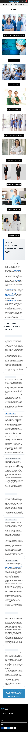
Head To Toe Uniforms (12, 300)
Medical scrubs (17, 270)
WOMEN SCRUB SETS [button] (14, 84)
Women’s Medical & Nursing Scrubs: (14, 336)
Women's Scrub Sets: (10, 413)
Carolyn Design (13, 293)
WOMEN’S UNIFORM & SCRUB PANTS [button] (14, 135)
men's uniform (17, 280)
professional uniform (10, 289)
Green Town (7, 529)
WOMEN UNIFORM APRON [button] (14, 109)
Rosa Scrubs (7, 294)
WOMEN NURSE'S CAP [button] (14, 60)
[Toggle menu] (2, 1)
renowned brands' (15, 291)
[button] (14, 22)
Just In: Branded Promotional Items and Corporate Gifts (14, 4)
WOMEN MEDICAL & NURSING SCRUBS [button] (14, 35)
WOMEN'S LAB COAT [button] (14, 235)
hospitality (11, 567)
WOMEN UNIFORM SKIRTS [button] (14, 184)
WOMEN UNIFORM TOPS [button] (14, 209)
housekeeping (17, 567)
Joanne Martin (19, 293)
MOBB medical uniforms (10, 295)
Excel (12, 294)
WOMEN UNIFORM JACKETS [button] (14, 160)
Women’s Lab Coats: (10, 376)
